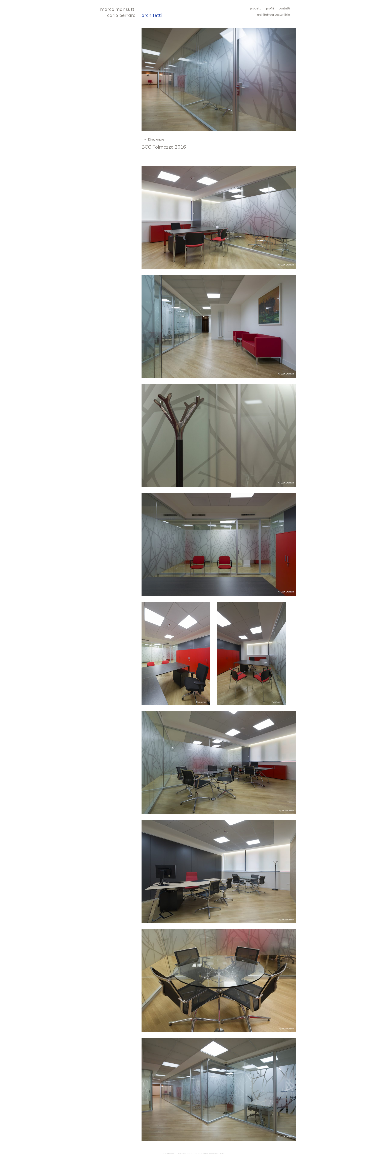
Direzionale (156, 139)
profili (270, 8)
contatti (284, 8)
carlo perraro (121, 15)
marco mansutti (118, 9)
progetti (255, 8)
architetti (152, 15)
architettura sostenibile (273, 14)
